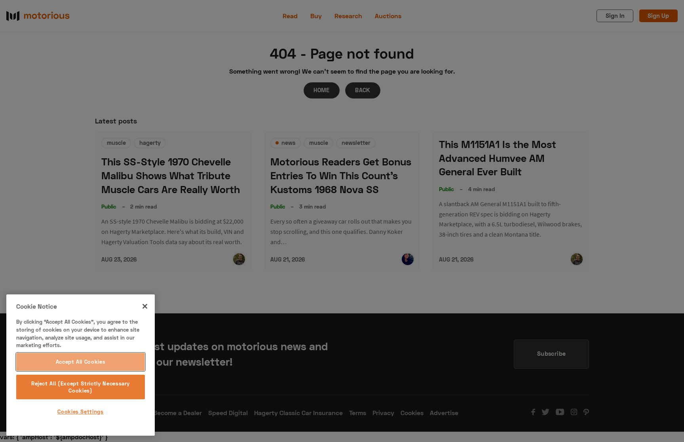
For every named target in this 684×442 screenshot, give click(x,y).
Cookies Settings (80, 411)
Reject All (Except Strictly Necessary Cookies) (80, 387)
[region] (80, 365)
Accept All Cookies (81, 362)
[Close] (145, 306)
